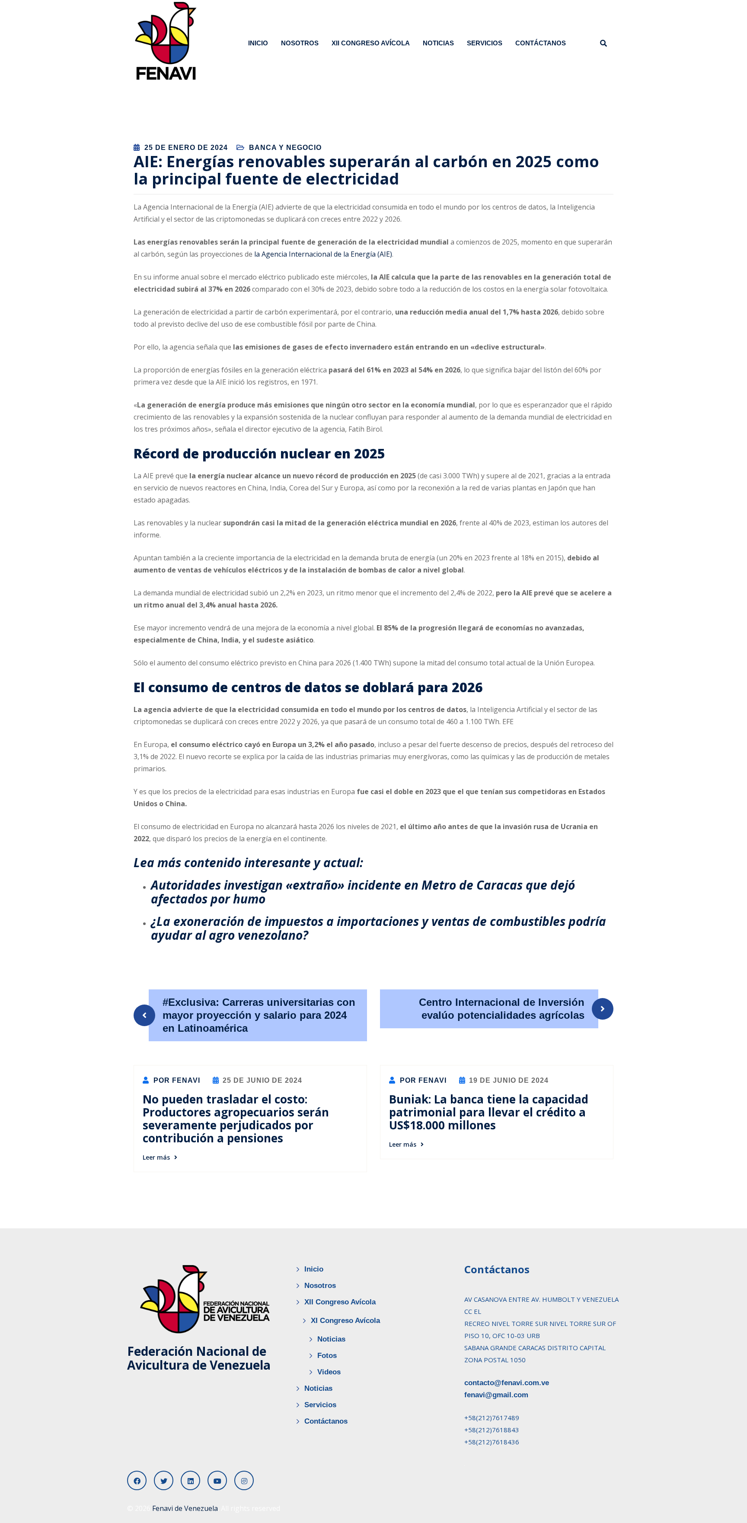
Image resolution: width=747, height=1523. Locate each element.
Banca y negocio (285, 147)
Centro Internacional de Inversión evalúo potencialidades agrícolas (501, 1008)
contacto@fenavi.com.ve (506, 1383)
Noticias (438, 43)
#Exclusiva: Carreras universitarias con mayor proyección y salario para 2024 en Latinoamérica (259, 1015)
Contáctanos (540, 43)
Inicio (258, 43)
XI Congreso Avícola (345, 1320)
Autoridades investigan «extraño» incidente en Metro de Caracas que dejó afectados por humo (363, 892)
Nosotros (300, 43)
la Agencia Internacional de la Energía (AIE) (323, 254)
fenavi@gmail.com (496, 1395)
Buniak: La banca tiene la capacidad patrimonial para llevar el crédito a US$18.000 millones (488, 1112)
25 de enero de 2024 (186, 147)
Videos (329, 1372)
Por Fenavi (175, 1080)
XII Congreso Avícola (371, 43)
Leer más (156, 1157)
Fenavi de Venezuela (185, 1508)
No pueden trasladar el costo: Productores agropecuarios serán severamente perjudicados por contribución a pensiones (236, 1118)
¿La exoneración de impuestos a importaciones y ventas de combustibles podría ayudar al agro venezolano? (378, 928)
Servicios (484, 43)
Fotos (327, 1355)
